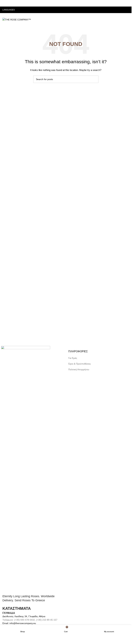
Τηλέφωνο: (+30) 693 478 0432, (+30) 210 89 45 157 (29, 619)
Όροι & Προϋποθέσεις (79, 363)
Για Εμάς (72, 358)
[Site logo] (16, 19)
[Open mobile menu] (128, 19)
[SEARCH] (95, 79)
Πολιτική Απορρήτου (78, 369)
